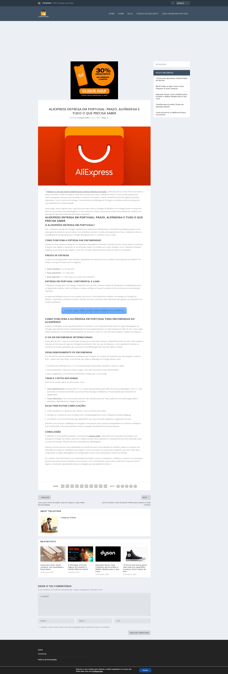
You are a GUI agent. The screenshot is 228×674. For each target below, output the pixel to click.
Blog (130, 14)
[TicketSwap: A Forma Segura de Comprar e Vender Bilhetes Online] (80, 553)
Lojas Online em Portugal (175, 14)
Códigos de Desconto (147, 14)
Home (111, 14)
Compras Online (83, 118)
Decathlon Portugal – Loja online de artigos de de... (72, 3)
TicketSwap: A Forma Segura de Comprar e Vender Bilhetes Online (78, 567)
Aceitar (145, 670)
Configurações (97, 671)
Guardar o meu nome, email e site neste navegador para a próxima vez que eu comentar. (75, 627)
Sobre (121, 14)
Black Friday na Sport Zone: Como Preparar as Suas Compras (170, 87)
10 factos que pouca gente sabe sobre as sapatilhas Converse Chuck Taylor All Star (135, 568)
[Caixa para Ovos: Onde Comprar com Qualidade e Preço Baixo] (53, 553)
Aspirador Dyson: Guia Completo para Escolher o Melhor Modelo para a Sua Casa (107, 568)
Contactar (42, 654)
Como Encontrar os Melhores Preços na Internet (171, 113)
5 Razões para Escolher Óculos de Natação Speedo (169, 105)
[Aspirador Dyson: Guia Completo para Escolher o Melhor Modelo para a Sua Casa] (108, 553)
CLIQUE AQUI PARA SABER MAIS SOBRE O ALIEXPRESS (94, 310)
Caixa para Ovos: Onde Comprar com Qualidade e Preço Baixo (52, 567)
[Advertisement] (114, 38)
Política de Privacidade (47, 659)
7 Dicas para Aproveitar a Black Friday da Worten (171, 79)
